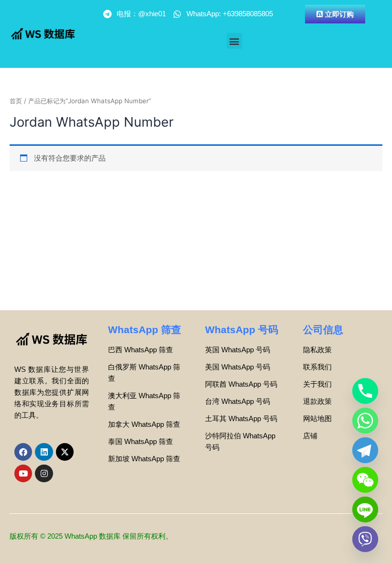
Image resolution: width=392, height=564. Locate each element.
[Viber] (365, 539)
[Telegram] (365, 450)
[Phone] (365, 391)
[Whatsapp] (365, 421)
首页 (16, 101)
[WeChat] (365, 480)
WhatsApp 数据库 (92, 536)
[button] (234, 41)
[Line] (365, 509)
